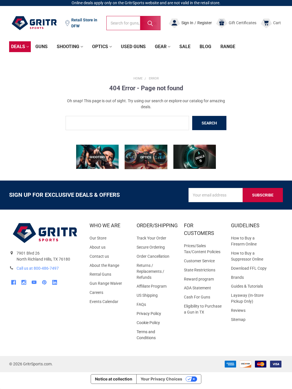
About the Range (104, 265)
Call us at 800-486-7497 (38, 268)
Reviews (238, 310)
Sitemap (238, 319)
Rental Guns (100, 274)
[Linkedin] (54, 282)
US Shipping (147, 295)
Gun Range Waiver (106, 283)
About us (98, 247)
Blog (205, 46)
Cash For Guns (197, 297)
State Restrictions (199, 270)
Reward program (199, 279)
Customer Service (199, 261)
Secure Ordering (151, 247)
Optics (100, 46)
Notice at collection (113, 378)
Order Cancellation (153, 256)
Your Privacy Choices (161, 378)
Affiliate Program (152, 286)
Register (204, 23)
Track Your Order (151, 238)
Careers (96, 292)
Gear (161, 46)
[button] (97, 157)
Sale (184, 46)
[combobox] (133, 23)
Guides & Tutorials (247, 286)
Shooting (68, 46)
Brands (237, 277)
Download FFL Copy (249, 268)
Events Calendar (104, 301)
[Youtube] (34, 282)
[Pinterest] (44, 282)
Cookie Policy (156, 323)
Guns (41, 46)
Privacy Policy (156, 314)
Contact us (99, 256)
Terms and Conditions (156, 335)
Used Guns (133, 46)
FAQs (141, 304)
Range (227, 46)
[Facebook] (13, 282)
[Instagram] (23, 282)
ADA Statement (197, 288)
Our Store (98, 238)
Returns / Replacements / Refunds (150, 271)
